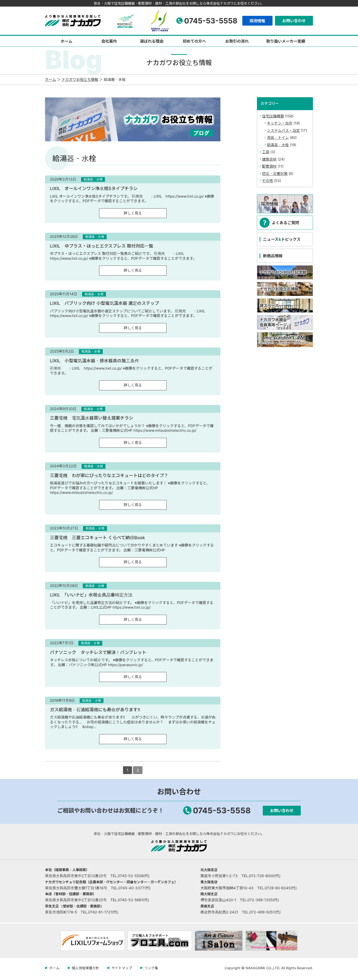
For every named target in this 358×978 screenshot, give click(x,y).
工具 (265, 152)
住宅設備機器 (273, 116)
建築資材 (269, 159)
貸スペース (269, 305)
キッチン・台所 (279, 123)
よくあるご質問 (285, 222)
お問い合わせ (294, 20)
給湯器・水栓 (278, 145)
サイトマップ (122, 968)
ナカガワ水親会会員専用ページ (273, 322)
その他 (267, 180)
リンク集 (151, 968)
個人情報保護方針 (85, 968)
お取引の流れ (237, 41)
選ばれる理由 (151, 41)
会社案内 (109, 41)
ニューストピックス (282, 239)
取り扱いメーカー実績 (285, 41)
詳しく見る (133, 213)
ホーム (66, 41)
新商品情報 (273, 255)
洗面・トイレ (278, 137)
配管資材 (269, 166)
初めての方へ (194, 41)
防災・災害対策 (275, 173)
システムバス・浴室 (283, 130)
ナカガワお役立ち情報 (80, 79)
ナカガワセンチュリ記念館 (283, 272)
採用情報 (257, 20)
